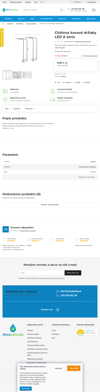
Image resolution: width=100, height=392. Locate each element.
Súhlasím (74, 368)
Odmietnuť (58, 368)
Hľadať (61, 10)
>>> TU (36, 384)
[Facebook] (57, 309)
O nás (5, 2)
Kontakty (28, 2)
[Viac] (91, 19)
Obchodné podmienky (34, 337)
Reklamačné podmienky (35, 359)
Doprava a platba (15, 2)
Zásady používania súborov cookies (37, 354)
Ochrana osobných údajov (36, 345)
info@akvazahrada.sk (70, 291)
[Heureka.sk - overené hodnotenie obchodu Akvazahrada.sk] (87, 333)
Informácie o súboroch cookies (37, 349)
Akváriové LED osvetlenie (87, 166)
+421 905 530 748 (77, 9)
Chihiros (63, 76)
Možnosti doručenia (90, 56)
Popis (7, 108)
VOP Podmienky (32, 341)
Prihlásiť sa (73, 273)
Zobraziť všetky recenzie (27, 230)
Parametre (16, 108)
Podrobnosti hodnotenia (83, 41)
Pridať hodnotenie (50, 205)
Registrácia (92, 2)
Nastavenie (25, 388)
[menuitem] (9, 19)
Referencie (55, 334)
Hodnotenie (29, 108)
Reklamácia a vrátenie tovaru (37, 362)
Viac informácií (60, 47)
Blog (35, 2)
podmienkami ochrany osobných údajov (51, 278)
